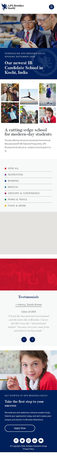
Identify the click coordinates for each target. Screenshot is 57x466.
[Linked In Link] (34, 440)
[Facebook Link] (16, 440)
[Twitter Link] (22, 440)
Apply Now (20, 428)
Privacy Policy (28, 449)
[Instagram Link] (28, 440)
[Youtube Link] (40, 440)
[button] (28, 225)
